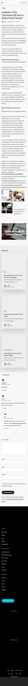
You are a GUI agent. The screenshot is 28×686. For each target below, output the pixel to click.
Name (3, 459)
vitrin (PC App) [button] (5, 558)
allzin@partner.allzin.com (19, 423)
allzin (5, 21)
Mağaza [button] (3, 541)
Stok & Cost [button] (4, 570)
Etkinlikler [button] (4, 589)
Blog (4, 8)
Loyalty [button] (3, 567)
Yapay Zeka (9, 350)
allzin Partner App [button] (5, 552)
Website (3, 474)
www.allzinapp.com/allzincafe (9, 180)
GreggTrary (4, 383)
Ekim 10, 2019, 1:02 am (6, 384)
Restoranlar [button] (4, 577)
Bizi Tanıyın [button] (4, 532)
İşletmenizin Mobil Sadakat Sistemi (14, 231)
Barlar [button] (3, 583)
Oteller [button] (3, 586)
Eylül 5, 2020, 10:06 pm (6, 400)
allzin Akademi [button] (5, 544)
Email (3, 466)
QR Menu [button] (4, 564)
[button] (2, 2)
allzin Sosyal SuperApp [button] (6, 555)
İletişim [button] (3, 535)
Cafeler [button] (3, 580)
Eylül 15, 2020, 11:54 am (8, 418)
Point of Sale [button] (4, 561)
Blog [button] (3, 538)
